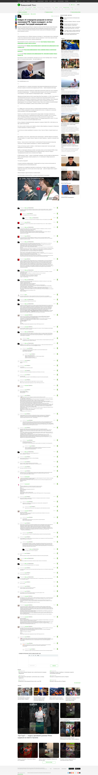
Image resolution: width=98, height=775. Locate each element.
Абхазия (19, 7)
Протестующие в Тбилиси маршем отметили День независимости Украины (70, 51)
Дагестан (56, 7)
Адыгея (26, 7)
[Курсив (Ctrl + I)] (31, 655)
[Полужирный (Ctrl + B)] (29, 655)
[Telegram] (16, 18)
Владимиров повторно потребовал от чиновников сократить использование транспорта (62, 672)
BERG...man (26, 207)
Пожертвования (64, 768)
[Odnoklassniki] (16, 25)
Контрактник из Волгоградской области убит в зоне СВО (29, 681)
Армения (34, 7)
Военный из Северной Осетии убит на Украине (59, 676)
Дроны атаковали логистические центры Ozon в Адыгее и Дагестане (57, 698)
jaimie (25, 294)
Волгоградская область (47, 7)
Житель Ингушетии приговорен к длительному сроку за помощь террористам (31, 677)
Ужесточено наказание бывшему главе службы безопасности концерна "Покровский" (32, 672)
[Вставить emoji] (38, 655)
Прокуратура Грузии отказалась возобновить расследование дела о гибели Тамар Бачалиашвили (70, 124)
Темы (24, 1)
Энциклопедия (40, 1)
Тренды (28, 1)
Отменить (54, 665)
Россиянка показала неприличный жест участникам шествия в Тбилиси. (68, 759)
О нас (51, 768)
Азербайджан (30, 7)
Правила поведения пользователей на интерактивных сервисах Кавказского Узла (39, 772)
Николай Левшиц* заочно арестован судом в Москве (70, 89)
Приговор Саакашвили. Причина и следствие (72, 21)
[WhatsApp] (16, 20)
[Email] (16, 28)
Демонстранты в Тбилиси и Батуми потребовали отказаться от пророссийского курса (69, 146)
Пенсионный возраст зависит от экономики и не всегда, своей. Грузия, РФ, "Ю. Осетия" (72, 28)
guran (28, 348)
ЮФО (24, 10)
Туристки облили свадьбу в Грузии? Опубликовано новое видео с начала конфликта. (69, 738)
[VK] (16, 16)
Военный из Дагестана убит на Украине (58, 681)
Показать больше (49, 762)
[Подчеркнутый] (33, 655)
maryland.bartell (27, 476)
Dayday (28, 213)
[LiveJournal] (16, 26)
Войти (78, 4)
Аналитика (33, 1)
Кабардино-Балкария (66, 7)
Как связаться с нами (56, 768)
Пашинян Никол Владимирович (67, 197)
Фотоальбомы (61, 1)
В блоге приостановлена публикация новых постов (72, 18)
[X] (16, 23)
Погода (66, 1)
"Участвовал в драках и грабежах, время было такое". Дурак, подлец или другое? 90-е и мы (72, 31)
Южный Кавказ (20, 10)
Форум (46, 1)
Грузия (53, 7)
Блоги (50, 1)
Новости (19, 1)
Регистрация (32, 665)
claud (28, 338)
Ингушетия (60, 7)
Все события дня (77, 682)
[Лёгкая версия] (76, 1)
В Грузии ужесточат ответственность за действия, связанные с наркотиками (71, 24)
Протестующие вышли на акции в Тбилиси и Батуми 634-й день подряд (70, 70)
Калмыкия (71, 7)
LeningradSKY (26, 326)
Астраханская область (40, 7)
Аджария (22, 7)
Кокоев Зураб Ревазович (66, 183)
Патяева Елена (64, 169)
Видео (55, 1)
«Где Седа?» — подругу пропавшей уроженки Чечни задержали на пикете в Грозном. (35, 736)
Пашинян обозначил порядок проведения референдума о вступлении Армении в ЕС (39, 699)
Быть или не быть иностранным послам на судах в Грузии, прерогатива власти (71, 34)
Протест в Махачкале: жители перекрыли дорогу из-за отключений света (69, 720)
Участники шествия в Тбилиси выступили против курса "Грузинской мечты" (69, 106)
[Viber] (16, 21)
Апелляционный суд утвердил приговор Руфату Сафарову (24, 698)
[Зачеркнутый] (35, 655)
